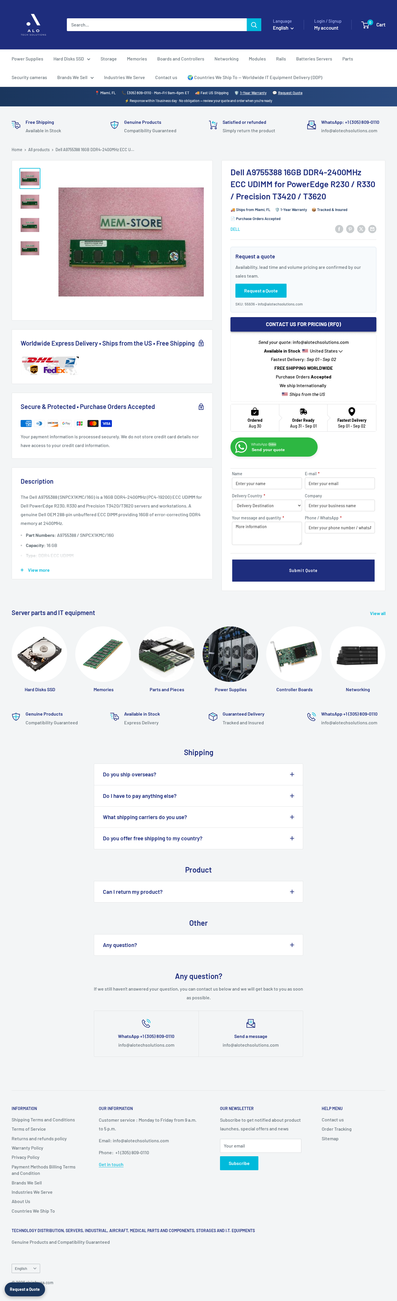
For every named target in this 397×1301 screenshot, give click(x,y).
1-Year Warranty (253, 92)
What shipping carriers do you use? (145, 817)
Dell (235, 229)
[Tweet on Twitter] (361, 228)
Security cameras (29, 77)
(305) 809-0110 (139, 92)
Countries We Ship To (33, 1211)
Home (17, 149)
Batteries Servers (314, 58)
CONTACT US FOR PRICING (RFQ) (303, 324)
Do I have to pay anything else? (140, 795)
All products (39, 149)
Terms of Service (29, 1129)
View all (378, 613)
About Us (21, 1201)
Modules (257, 58)
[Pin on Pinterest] (350, 228)
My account (326, 28)
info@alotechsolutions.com (280, 304)
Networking (226, 58)
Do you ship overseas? (129, 774)
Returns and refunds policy (39, 1138)
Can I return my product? (133, 891)
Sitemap (330, 1138)
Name (237, 473)
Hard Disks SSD (68, 58)
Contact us (166, 77)
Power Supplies (27, 58)
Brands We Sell (72, 77)
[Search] (254, 24)
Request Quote (290, 92)
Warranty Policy (27, 1147)
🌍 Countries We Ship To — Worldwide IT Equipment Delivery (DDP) (254, 77)
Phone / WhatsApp (323, 517)
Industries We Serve (124, 77)
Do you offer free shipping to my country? (153, 838)
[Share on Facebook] (339, 228)
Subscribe (239, 1163)
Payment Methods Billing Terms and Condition (44, 1170)
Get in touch (111, 1164)
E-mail (312, 473)
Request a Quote (25, 1289)
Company (313, 495)
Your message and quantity (258, 517)
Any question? (120, 944)
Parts (347, 58)
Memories (137, 58)
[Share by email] (372, 228)
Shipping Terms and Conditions (43, 1119)
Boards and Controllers (180, 58)
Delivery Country (248, 495)
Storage (109, 58)
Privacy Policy (26, 1157)
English (21, 1268)
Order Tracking (337, 1129)
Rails (281, 58)
